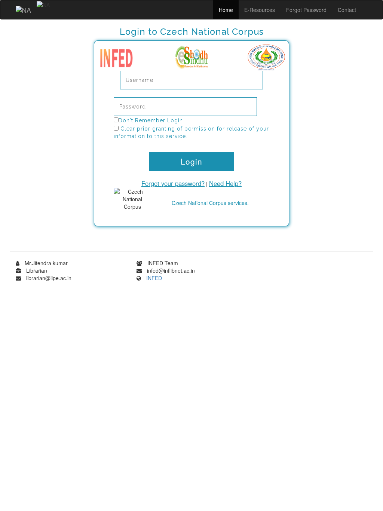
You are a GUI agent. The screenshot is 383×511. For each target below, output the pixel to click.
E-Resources (259, 9)
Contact (347, 9)
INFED (154, 278)
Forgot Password (306, 9)
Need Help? (225, 183)
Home (226, 9)
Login (191, 161)
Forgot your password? (173, 183)
